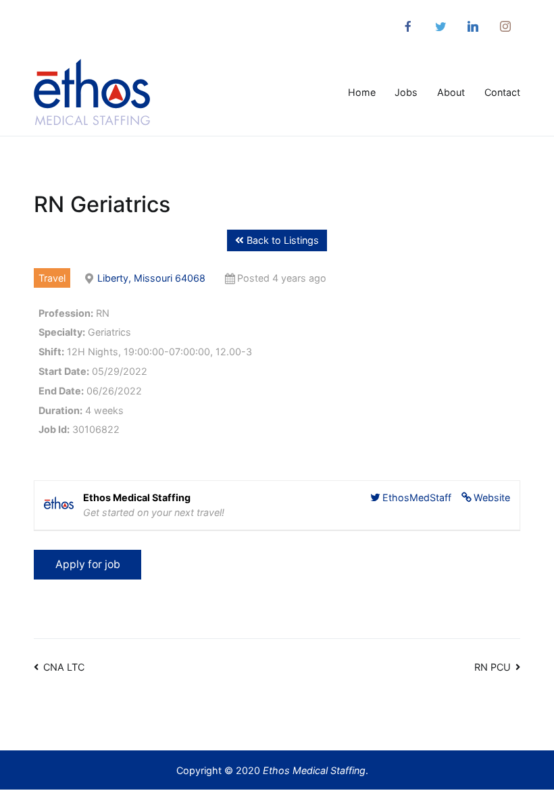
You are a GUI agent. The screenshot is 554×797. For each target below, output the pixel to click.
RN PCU (492, 667)
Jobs (406, 92)
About (451, 92)
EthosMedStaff (416, 497)
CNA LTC (63, 667)
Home (362, 92)
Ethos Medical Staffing (314, 770)
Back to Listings (281, 240)
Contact (502, 92)
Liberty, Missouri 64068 (151, 278)
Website (492, 497)
